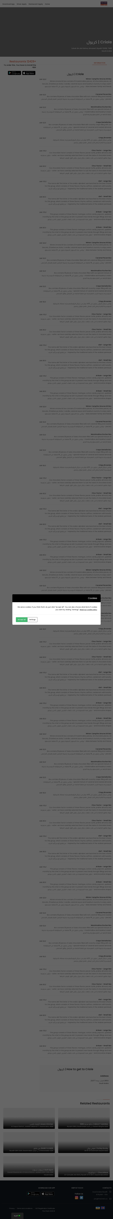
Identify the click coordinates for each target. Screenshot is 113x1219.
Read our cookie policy (88, 610)
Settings (32, 619)
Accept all (21, 619)
